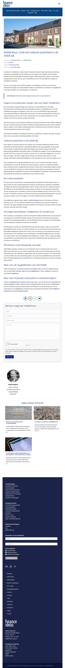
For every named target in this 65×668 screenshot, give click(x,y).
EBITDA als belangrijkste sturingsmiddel (14, 422)
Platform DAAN (9, 656)
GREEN (7, 654)
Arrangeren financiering (11, 486)
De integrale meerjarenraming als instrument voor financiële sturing (18, 454)
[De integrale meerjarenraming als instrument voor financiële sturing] (18, 444)
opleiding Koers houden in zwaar (21, 282)
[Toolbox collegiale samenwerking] (47, 413)
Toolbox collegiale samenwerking (46, 421)
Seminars (9, 592)
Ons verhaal (10, 586)
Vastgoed (7, 526)
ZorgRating (8, 650)
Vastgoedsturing (9, 495)
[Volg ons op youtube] (10, 566)
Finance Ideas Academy (11, 648)
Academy (9, 595)
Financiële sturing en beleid (12, 505)
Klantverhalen (10, 580)
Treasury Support (9, 488)
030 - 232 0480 (15, 636)
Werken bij (10, 601)
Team (8, 598)
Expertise (9, 573)
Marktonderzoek (9, 530)
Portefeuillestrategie (10, 509)
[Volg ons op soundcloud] (14, 566)
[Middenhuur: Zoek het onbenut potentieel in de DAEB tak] (32, 34)
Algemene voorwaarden (30, 665)
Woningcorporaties (14, 65)
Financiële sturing (15, 67)
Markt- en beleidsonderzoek (12, 518)
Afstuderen (10, 607)
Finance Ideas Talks (10, 646)
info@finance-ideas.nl (11, 638)
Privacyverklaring (48, 665)
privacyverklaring (37, 349)
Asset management (10, 507)
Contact (9, 613)
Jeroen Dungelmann (13, 273)
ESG (6, 528)
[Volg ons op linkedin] (6, 566)
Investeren (8, 513)
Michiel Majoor (27, 60)
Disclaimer (40, 665)
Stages (9, 610)
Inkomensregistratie (10, 517)
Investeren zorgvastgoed (12, 497)
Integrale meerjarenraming (12, 492)
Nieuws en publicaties (13, 583)
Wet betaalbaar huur (36, 200)
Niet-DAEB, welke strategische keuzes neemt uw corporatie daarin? (33, 96)
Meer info (13, 394)
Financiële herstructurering (12, 490)
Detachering (10, 576)
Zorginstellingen (10, 550)
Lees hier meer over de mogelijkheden (27, 271)
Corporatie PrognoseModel (12, 511)
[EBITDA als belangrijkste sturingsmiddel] (18, 413)
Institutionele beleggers (12, 554)
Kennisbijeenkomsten (12, 589)
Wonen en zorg (9, 515)
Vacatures (9, 604)
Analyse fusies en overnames (13, 494)
